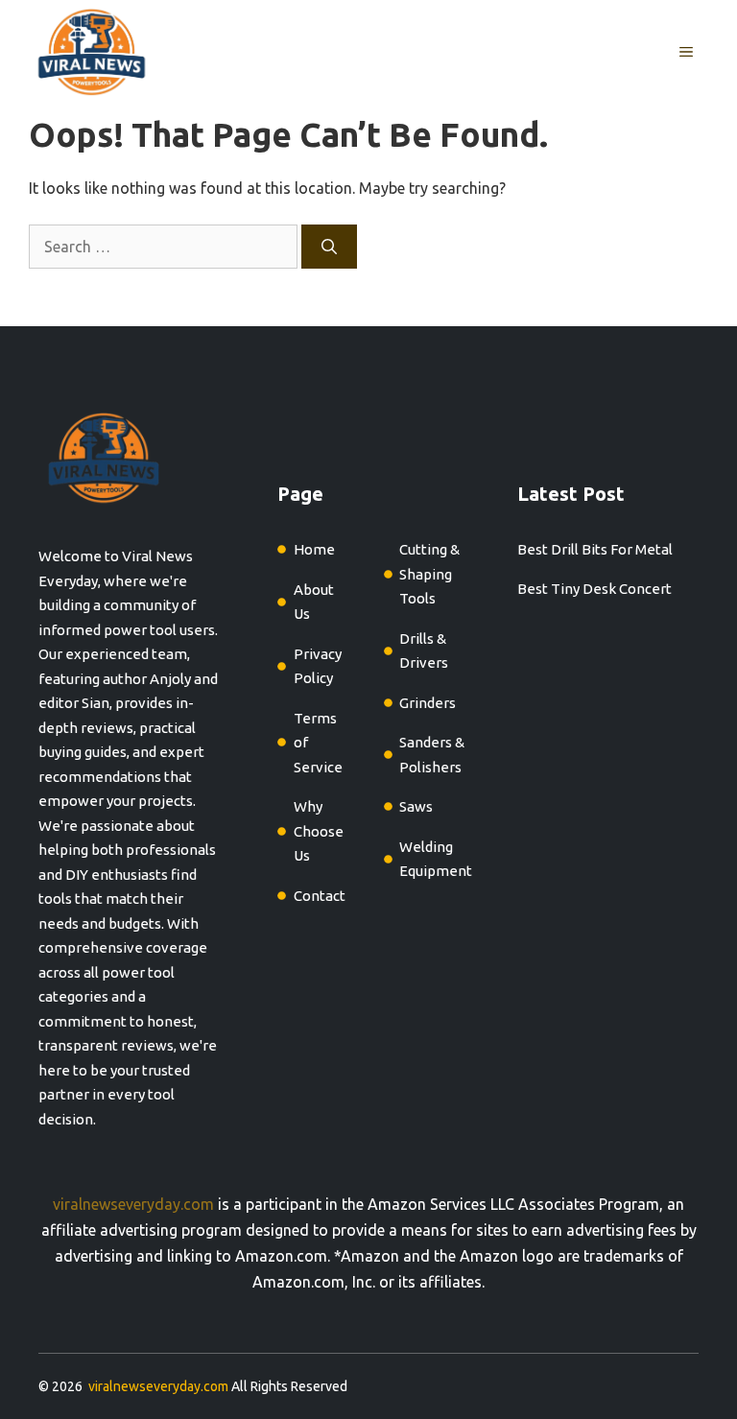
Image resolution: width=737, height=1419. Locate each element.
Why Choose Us (319, 830)
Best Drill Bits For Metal (595, 549)
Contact (319, 895)
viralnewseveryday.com (133, 1204)
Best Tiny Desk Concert (594, 588)
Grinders (427, 703)
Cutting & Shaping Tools (429, 573)
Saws (416, 806)
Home (314, 549)
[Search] (329, 247)
